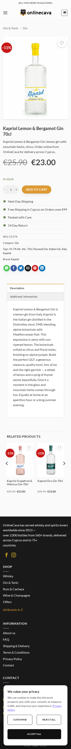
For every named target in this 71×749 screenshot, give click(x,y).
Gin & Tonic (10, 28)
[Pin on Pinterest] (35, 268)
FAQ (6, 639)
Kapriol (7, 253)
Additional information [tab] (23, 296)
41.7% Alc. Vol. (17, 249)
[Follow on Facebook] (6, 555)
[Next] (64, 471)
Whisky (8, 576)
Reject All (48, 719)
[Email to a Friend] (28, 268)
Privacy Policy (12, 659)
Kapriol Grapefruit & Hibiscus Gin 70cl (19, 482)
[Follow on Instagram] (13, 555)
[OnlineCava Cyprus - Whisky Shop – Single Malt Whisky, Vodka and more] (35, 13)
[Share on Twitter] (21, 268)
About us (9, 633)
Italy (64, 249)
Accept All (34, 733)
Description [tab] (17, 288)
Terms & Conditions (16, 652)
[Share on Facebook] (13, 268)
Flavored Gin (40, 249)
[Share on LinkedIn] (42, 268)
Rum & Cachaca (13, 589)
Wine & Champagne (16, 595)
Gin (25, 28)
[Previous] (7, 471)
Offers (7, 602)
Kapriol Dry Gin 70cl (50, 480)
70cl (29, 249)
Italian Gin (55, 249)
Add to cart (37, 189)
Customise (20, 719)
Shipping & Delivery (16, 646)
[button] (5, 13)
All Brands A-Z (13, 610)
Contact (8, 665)
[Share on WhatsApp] (6, 268)
